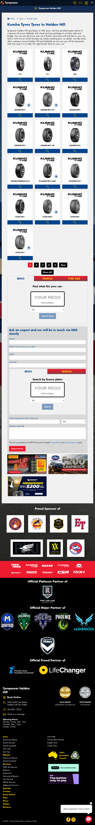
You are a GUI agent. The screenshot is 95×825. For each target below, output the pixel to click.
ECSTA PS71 (20, 253)
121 (20, 74)
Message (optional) (16, 426)
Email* (11, 354)
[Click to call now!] (74, 3)
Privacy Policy (55, 442)
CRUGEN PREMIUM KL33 (20, 181)
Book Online (9, 794)
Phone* (22, 346)
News (5, 801)
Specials (7, 788)
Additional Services (10, 785)
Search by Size (9, 743)
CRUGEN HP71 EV (47, 110)
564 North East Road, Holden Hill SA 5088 (17, 703)
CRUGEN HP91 (75, 110)
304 (74, 74)
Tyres (5, 736)
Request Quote (17, 449)
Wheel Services (9, 782)
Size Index (51, 736)
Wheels (6, 755)
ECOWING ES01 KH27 (47, 181)
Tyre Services (8, 779)
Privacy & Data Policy (17, 821)
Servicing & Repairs (10, 776)
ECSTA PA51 (75, 217)
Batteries (6, 770)
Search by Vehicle (10, 740)
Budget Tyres (52, 742)
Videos (6, 804)
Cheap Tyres (52, 745)
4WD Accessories (10, 767)
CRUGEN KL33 (74, 145)
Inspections (7, 773)
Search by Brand (9, 746)
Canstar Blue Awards (55, 739)
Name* (12, 339)
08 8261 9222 (14, 709)
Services (7, 764)
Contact (6, 791)
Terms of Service (71, 442)
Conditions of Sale (31, 821)
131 (47, 74)
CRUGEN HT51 (20, 145)
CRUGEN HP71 (20, 110)
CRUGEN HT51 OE (47, 145)
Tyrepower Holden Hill (49, 8)
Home (12, 18)
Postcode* (13, 362)
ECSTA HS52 (47, 217)
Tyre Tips (6, 752)
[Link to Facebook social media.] (68, 819)
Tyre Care (7, 749)
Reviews (7, 807)
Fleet (5, 797)
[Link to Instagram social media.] (73, 819)
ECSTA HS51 (20, 217)
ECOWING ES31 (75, 181)
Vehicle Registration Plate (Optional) (23, 418)
